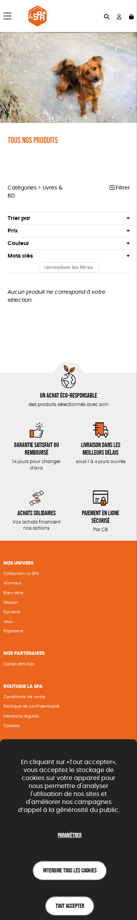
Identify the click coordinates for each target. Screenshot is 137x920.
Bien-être (13, 593)
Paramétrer (69, 835)
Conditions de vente (24, 697)
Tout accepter (70, 905)
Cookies (11, 726)
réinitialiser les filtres (68, 267)
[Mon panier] (131, 16)
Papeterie (13, 631)
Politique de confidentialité (31, 706)
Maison (10, 602)
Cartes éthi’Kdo (19, 664)
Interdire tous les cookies (70, 870)
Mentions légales (21, 716)
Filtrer (122, 188)
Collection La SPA (21, 573)
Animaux (12, 583)
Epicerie (11, 612)
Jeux (8, 621)
